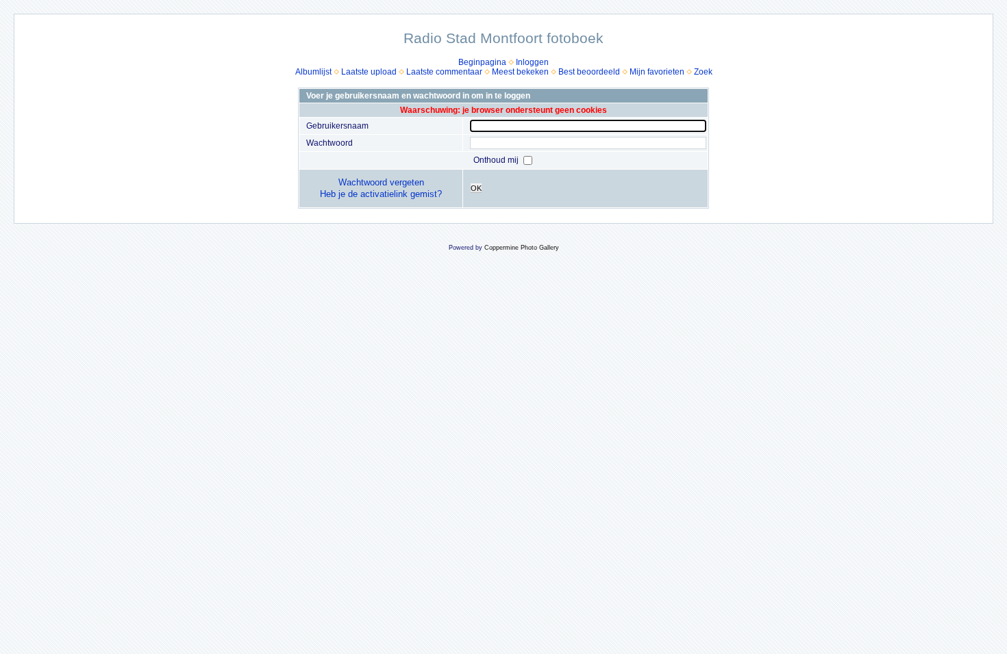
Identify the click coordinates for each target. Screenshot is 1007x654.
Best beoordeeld (589, 72)
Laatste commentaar (444, 72)
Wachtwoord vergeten (381, 182)
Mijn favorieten (657, 72)
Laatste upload (369, 72)
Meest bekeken (520, 72)
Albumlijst (313, 72)
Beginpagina (482, 62)
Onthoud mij (497, 160)
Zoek (703, 72)
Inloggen (532, 62)
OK (476, 188)
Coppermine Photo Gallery (521, 247)
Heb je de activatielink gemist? (381, 194)
